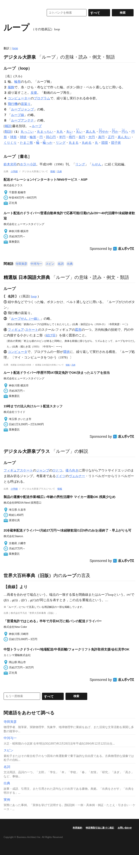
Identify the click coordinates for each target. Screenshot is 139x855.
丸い (69, 131)
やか (104, 131)
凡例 (59, 171)
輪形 (17, 81)
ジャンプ (42, 470)
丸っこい (27, 131)
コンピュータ (17, 352)
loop (15, 48)
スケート (31, 329)
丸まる (74, 143)
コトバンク (21, 12)
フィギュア (16, 329)
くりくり (10, 143)
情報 (52, 171)
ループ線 (17, 115)
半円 (62, 137)
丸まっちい (45, 131)
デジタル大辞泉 (20, 56)
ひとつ (57, 470)
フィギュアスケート (18, 470)
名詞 (61, 263)
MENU (7, 3)
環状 (66, 352)
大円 (91, 137)
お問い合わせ (125, 827)
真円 (101, 137)
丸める (87, 143)
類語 (8, 131)
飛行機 (13, 104)
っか (47, 143)
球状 (23, 137)
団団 (104, 143)
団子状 (116, 143)
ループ (37, 126)
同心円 (51, 137)
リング (61, 143)
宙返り (26, 104)
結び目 (51, 335)
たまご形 (26, 143)
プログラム (42, 98)
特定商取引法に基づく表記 (100, 827)
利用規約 (77, 827)
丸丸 (59, 131)
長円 (82, 137)
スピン (50, 263)
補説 (8, 126)
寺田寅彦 (21, 263)
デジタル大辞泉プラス (27, 451)
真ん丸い (124, 137)
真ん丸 (91, 131)
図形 (78, 329)
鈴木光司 (10, 164)
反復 (34, 92)
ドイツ (61, 476)
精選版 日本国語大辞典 (27, 277)
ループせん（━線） (25, 318)
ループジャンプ (22, 109)
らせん (96, 164)
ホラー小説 (28, 164)
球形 (13, 137)
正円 (111, 137)
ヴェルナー (77, 476)
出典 (70, 263)
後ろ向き (72, 470)
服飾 (11, 87)
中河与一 (36, 263)
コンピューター (19, 98)
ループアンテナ (22, 120)
